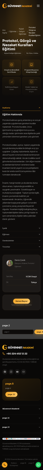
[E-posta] (23, 371)
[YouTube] (17, 371)
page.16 (23, 463)
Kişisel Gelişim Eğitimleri (22, 31)
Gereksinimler (8, 240)
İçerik (4, 228)
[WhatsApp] (38, 465)
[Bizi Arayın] (4, 465)
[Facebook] (4, 371)
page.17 (31, 463)
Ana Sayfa (4, 31)
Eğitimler (13, 31)
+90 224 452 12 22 (16, 353)
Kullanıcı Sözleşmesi (14, 464)
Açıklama (6, 108)
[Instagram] (11, 371)
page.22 (11, 394)
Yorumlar (6, 247)
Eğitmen (5, 234)
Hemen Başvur (22, 301)
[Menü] (38, 5)
